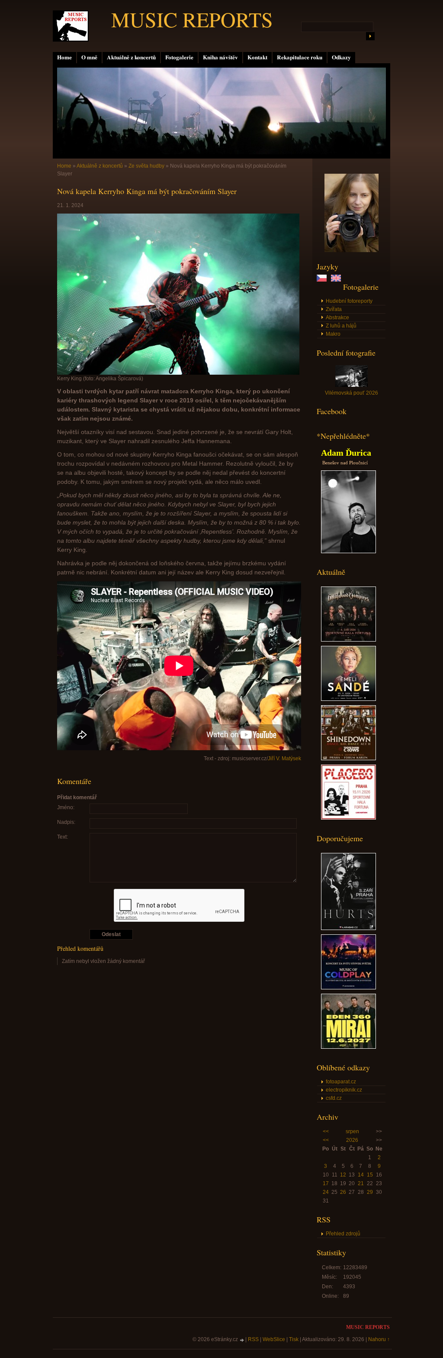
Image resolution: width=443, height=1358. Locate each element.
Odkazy (341, 57)
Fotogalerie (179, 57)
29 (370, 1192)
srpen (352, 1131)
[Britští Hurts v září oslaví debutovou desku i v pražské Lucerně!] (348, 928)
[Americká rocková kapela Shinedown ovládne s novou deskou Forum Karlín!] (348, 758)
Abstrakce (337, 317)
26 (343, 1192)
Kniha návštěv (220, 57)
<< (326, 1131)
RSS (253, 1339)
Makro (333, 334)
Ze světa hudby (146, 166)
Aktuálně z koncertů (131, 57)
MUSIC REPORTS (192, 19)
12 (343, 1175)
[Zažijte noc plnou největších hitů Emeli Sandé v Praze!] (348, 699)
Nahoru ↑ (379, 1339)
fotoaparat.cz (341, 1082)
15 (370, 1175)
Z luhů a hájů (341, 326)
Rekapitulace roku (299, 57)
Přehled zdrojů (343, 1234)
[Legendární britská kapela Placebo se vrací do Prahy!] (348, 818)
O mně (89, 57)
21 (361, 1183)
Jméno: (65, 807)
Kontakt (257, 57)
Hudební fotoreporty (349, 301)
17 (326, 1183)
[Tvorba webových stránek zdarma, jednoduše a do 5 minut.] (242, 1340)
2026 (352, 1140)
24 (326, 1192)
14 (361, 1175)
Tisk (294, 1339)
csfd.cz (334, 1098)
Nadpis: (66, 822)
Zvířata (334, 309)
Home (64, 57)
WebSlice (274, 1339)
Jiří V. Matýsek (284, 758)
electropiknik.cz (344, 1090)
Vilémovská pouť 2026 (351, 393)
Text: (62, 837)
